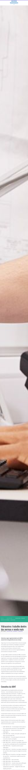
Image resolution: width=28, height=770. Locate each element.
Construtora (9, 618)
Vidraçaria (20, 631)
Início (2, 618)
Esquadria (15, 631)
